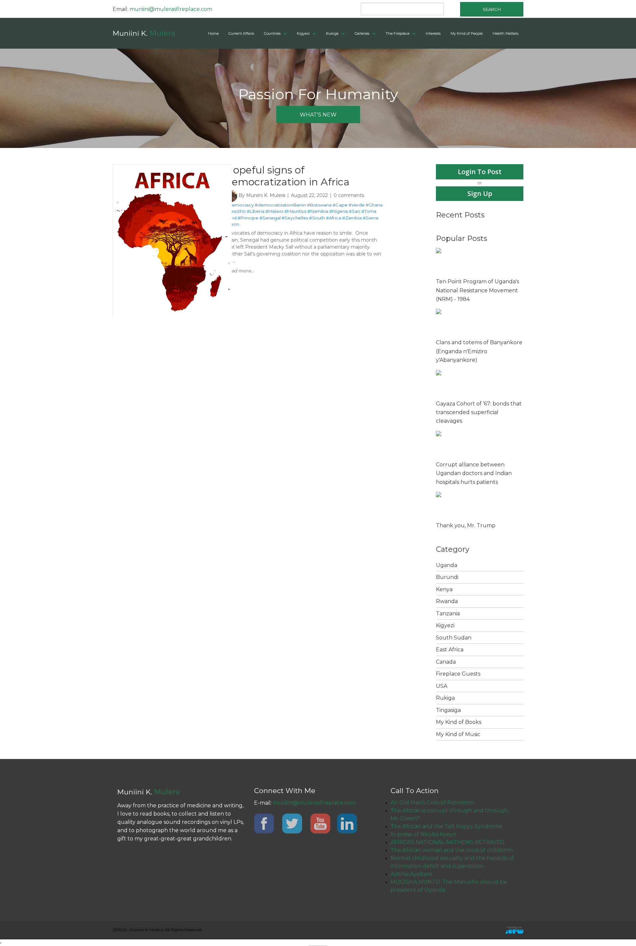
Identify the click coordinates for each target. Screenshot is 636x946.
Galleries (362, 33)
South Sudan (453, 638)
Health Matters (505, 33)
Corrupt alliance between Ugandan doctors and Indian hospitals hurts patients (474, 473)
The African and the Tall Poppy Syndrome (447, 826)
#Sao (354, 211)
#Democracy (239, 205)
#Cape (340, 205)
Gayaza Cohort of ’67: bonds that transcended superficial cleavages (479, 412)
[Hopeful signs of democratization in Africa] (172, 167)
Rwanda (447, 601)
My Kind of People (466, 33)
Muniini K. (144, 33)
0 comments (349, 195)
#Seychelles (295, 217)
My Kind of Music (458, 734)
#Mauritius (295, 211)
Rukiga (332, 33)
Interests (433, 33)
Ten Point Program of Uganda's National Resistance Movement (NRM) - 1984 (477, 290)
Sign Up (479, 193)
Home (213, 33)
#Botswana (319, 205)
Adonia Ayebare (411, 874)
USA (441, 686)
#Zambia (352, 217)
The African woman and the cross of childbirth (452, 850)
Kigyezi (303, 33)
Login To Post (480, 171)
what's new (318, 115)
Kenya (444, 589)
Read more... (239, 271)
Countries (272, 33)
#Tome (369, 211)
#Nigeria (338, 211)
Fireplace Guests (458, 674)
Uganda (446, 565)
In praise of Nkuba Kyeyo (423, 834)
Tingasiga (448, 710)
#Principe (248, 217)
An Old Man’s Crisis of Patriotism (432, 802)
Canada (446, 662)
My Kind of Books (458, 722)
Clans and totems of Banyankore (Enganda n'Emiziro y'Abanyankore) (479, 351)
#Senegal (270, 217)
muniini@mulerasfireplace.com (171, 9)
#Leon (232, 224)
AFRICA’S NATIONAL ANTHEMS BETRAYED (447, 842)
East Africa (449, 649)
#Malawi (274, 211)
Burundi (447, 577)
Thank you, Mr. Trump (466, 525)
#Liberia (255, 211)
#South (317, 217)
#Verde (356, 205)
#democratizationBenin (280, 205)
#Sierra (370, 217)
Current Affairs (241, 33)
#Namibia (317, 211)
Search (492, 9)
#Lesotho (235, 211)
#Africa (333, 217)
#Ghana (374, 205)
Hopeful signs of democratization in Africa (287, 176)
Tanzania (448, 613)
